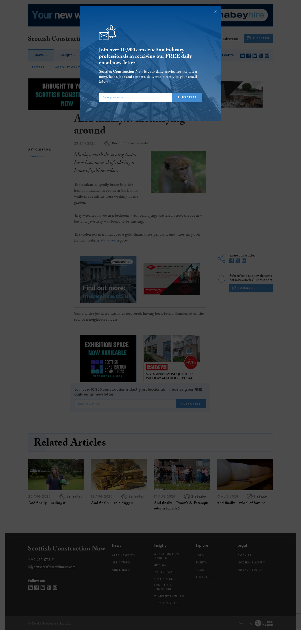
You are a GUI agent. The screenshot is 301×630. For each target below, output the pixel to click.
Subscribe (187, 97)
